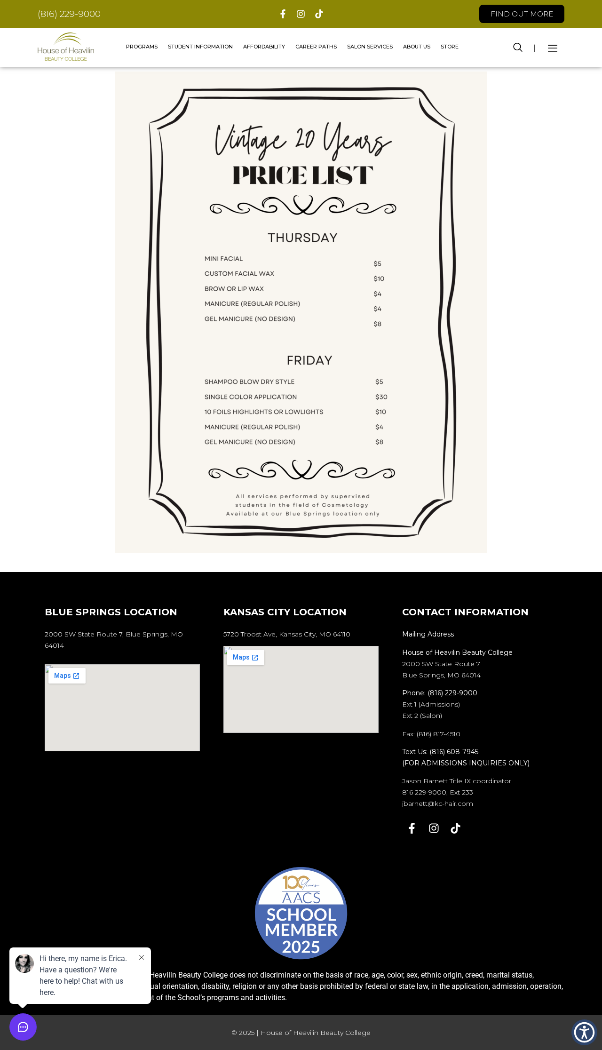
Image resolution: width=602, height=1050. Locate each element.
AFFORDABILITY (264, 46)
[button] (517, 46)
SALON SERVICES (370, 46)
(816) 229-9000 (69, 13)
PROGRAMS (142, 46)
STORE (450, 46)
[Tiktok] (319, 14)
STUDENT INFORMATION (200, 46)
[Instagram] (301, 14)
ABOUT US (416, 46)
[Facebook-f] (283, 14)
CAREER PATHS (316, 46)
